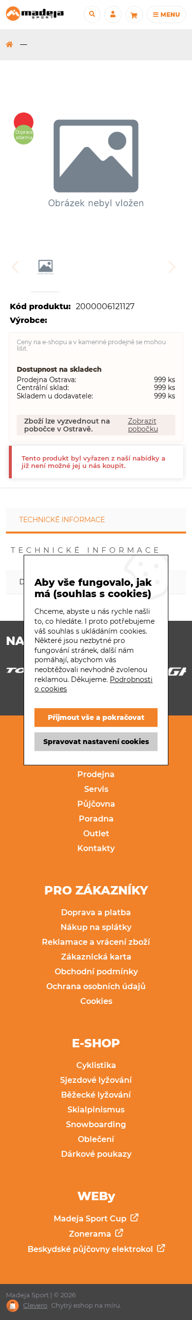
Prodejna (96, 774)
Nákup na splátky (96, 927)
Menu (169, 14)
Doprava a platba (96, 912)
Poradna (96, 818)
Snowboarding (96, 1124)
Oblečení (96, 1139)
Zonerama (91, 1234)
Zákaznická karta (96, 957)
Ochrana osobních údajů (96, 986)
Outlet (96, 833)
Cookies (96, 1001)
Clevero (35, 1305)
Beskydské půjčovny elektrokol (91, 1249)
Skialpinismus (96, 1109)
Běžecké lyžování (96, 1095)
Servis (96, 789)
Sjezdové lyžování (96, 1080)
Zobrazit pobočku (143, 425)
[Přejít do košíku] (134, 14)
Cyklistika (96, 1065)
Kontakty (96, 848)
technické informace (62, 519)
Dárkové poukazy (96, 1154)
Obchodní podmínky (96, 971)
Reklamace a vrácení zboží (96, 942)
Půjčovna (96, 804)
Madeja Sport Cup (91, 1218)
